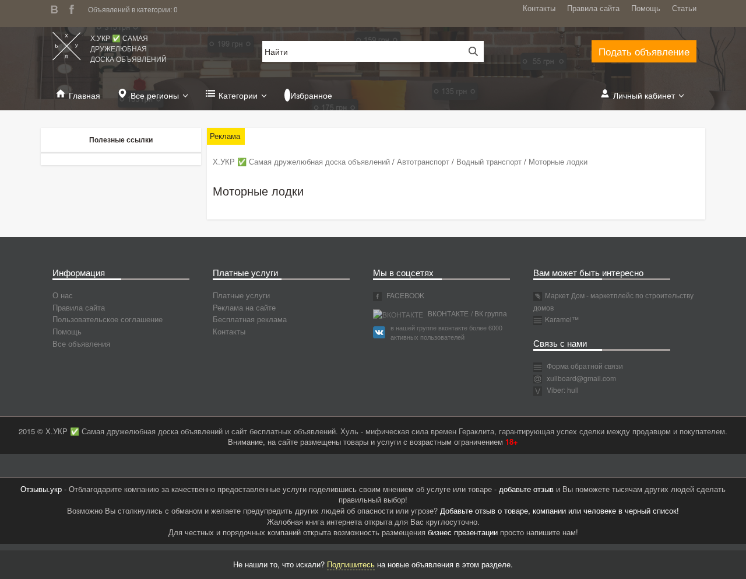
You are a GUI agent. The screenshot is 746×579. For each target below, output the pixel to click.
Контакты (539, 7)
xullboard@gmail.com (581, 378)
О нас (62, 295)
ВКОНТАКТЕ (447, 313)
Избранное (311, 95)
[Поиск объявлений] (469, 51)
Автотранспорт (423, 161)
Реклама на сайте (244, 307)
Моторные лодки (558, 161)
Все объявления (81, 343)
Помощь (645, 7)
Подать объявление (644, 51)
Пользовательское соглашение (107, 319)
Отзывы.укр (41, 488)
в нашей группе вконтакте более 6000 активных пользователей (446, 332)
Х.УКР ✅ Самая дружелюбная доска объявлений (128, 48)
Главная (84, 95)
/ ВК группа (489, 313)
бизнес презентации (463, 532)
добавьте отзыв (526, 488)
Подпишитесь (351, 564)
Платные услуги (241, 295)
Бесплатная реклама (250, 319)
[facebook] (74, 7)
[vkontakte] (57, 7)
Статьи (684, 7)
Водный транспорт (489, 161)
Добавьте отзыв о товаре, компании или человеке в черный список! (559, 510)
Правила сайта (593, 7)
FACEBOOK (404, 295)
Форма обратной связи (584, 366)
